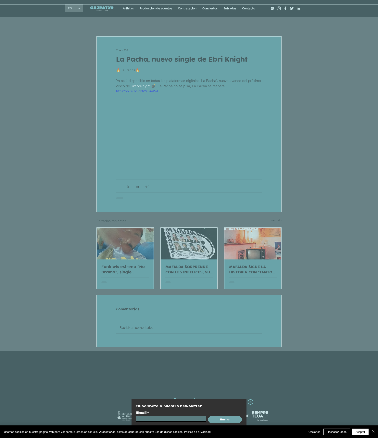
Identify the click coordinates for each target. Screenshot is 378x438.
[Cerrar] (373, 432)
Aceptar (360, 432)
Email (142, 412)
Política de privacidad (197, 432)
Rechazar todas (336, 432)
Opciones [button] (314, 432)
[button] (250, 402)
